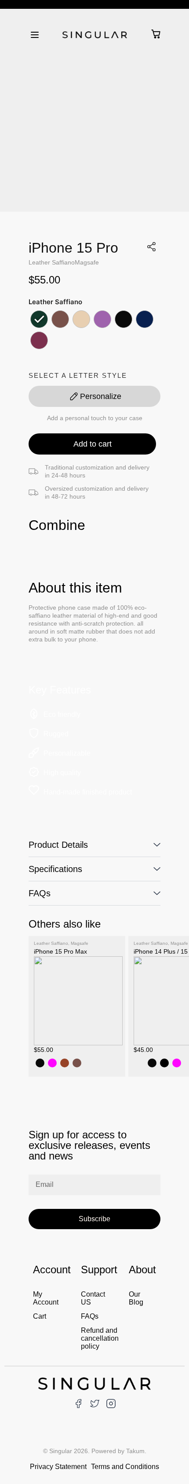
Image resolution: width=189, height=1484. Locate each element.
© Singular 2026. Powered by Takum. (94, 1450)
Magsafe (87, 262)
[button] (34, 34)
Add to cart (92, 444)
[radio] (39, 319)
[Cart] (155, 34)
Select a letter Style (78, 375)
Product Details (58, 845)
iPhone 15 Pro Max (60, 951)
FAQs (40, 893)
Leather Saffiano (52, 262)
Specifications (55, 869)
